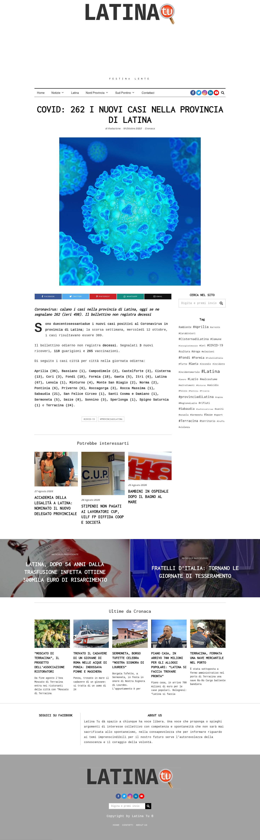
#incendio (205, 364)
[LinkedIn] (210, 92)
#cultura (184, 351)
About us (141, 824)
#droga (196, 351)
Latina (75, 93)
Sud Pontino (123, 93)
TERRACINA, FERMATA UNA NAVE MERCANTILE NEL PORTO (207, 657)
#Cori (202, 345)
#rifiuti (204, 402)
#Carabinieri (187, 333)
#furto (183, 363)
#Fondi (184, 357)
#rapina (219, 397)
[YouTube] (216, 92)
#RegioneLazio (188, 403)
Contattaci (148, 93)
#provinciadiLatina (111, 419)
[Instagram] (204, 92)
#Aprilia (201, 327)
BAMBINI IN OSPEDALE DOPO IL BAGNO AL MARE (148, 496)
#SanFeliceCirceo (204, 409)
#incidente (219, 364)
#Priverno (204, 391)
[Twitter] (198, 92)
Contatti (127, 824)
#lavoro (182, 379)
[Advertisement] (130, 50)
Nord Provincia (95, 93)
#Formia (198, 357)
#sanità (219, 409)
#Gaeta (193, 363)
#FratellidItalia (214, 358)
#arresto (215, 327)
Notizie (55, 93)
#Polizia (183, 391)
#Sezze (208, 414)
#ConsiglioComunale (188, 346)
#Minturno (201, 385)
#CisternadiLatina (194, 339)
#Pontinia (193, 391)
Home (41, 93)
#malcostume (208, 379)
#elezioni (208, 351)
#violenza (184, 427)
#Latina (210, 371)
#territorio (207, 420)
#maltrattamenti (187, 385)
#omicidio (212, 385)
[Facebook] (193, 92)
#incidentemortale (189, 372)
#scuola (184, 414)
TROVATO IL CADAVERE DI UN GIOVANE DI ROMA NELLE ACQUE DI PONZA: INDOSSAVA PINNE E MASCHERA (90, 662)
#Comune (215, 339)
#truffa (220, 421)
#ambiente (185, 327)
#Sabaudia (187, 408)
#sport (218, 414)
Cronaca (150, 128)
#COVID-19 (89, 419)
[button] (221, 303)
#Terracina (188, 421)
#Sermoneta (196, 414)
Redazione (114, 128)
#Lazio (193, 379)
